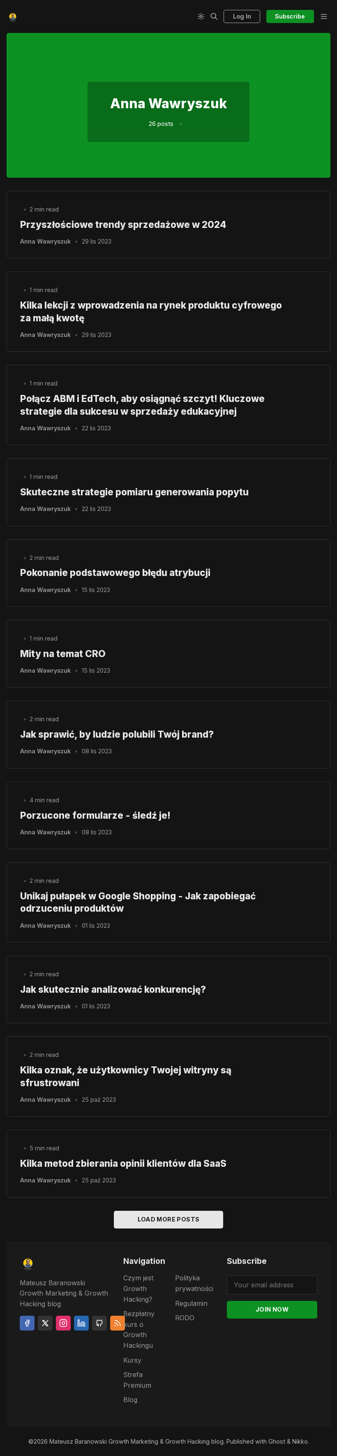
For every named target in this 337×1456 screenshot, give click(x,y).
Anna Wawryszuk (45, 241)
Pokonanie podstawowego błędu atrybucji (115, 572)
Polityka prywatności (194, 1283)
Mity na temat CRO (63, 653)
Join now (272, 1309)
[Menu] (323, 16)
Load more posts (169, 1219)
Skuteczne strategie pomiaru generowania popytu (134, 491)
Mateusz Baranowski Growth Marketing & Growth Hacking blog (136, 1441)
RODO (184, 1318)
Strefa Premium (137, 1379)
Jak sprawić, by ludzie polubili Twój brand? (117, 734)
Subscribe (290, 16)
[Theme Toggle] (201, 16)
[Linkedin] (81, 1323)
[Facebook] (27, 1323)
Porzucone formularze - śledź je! (95, 815)
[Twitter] (45, 1323)
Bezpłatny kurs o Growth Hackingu (139, 1329)
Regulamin (191, 1303)
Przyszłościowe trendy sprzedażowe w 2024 (123, 224)
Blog (130, 1400)
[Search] (214, 16)
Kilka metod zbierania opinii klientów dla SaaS (123, 1163)
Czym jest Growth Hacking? (138, 1288)
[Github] (99, 1323)
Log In (242, 16)
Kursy (132, 1360)
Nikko (300, 1441)
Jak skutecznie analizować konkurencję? (113, 989)
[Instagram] (63, 1323)
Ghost (276, 1441)
